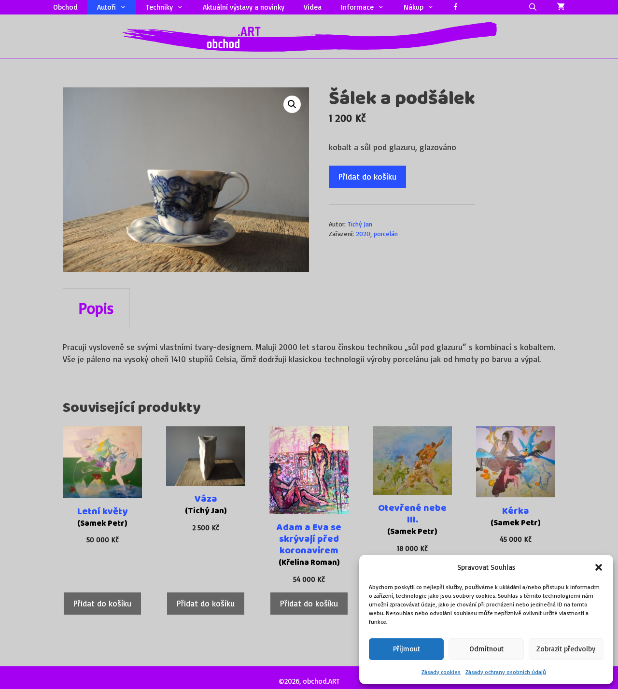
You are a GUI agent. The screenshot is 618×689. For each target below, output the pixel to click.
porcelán (386, 233)
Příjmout (406, 648)
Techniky (159, 7)
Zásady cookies (441, 671)
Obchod (65, 7)
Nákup (413, 7)
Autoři (106, 7)
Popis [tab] (96, 308)
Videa (313, 7)
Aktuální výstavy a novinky (243, 7)
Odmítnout (486, 648)
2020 (363, 233)
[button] (599, 567)
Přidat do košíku (367, 176)
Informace (357, 7)
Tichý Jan (360, 224)
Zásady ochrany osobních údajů (505, 671)
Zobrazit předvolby (565, 648)
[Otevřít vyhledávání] (533, 7)
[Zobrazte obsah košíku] (561, 7)
